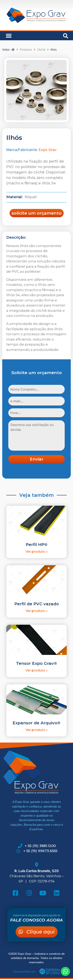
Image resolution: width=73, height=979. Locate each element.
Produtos (26, 49)
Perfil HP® (36, 544)
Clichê (41, 49)
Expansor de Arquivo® (36, 722)
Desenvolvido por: (25, 971)
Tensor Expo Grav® (36, 663)
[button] (8, 35)
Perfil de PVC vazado (36, 603)
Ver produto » (37, 551)
